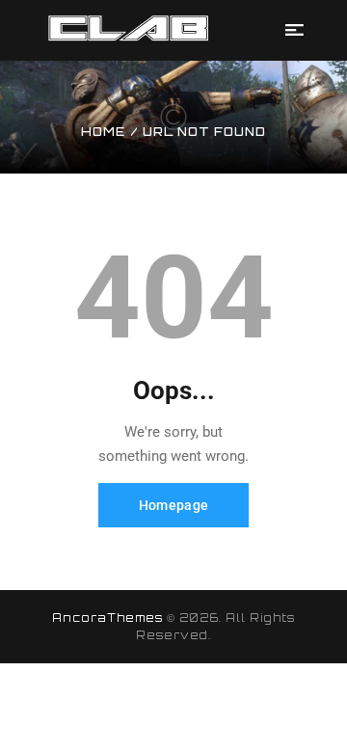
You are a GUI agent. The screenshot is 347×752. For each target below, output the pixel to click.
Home (103, 131)
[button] (294, 30)
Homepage (173, 505)
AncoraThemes (107, 618)
